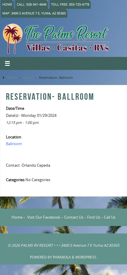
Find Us (93, 217)
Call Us (109, 217)
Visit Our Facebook (43, 217)
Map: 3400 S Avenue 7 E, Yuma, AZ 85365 (34, 13)
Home (7, 4)
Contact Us (73, 217)
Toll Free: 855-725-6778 (70, 4)
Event (28, 77)
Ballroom (14, 143)
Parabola (62, 257)
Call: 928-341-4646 (31, 4)
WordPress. (86, 257)
